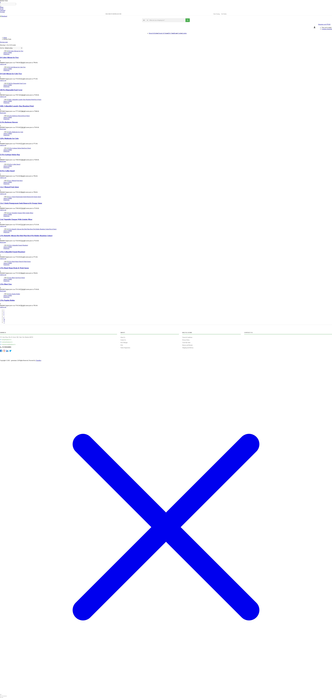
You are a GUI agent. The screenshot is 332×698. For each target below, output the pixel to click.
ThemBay (38, 360)
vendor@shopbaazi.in (7, 342)
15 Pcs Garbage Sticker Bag (10, 154)
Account (2, 12)
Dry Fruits (171, 33)
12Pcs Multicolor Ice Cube (9, 138)
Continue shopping (327, 29)
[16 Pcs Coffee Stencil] (13, 164)
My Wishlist (224, 14)
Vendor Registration (125, 347)
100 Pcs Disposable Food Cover (11, 90)
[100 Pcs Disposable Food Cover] (16, 83)
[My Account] (314, 27)
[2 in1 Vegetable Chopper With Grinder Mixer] (20, 213)
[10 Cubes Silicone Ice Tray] (15, 51)
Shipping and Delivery (187, 347)
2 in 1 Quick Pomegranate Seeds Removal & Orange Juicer (21, 203)
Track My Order (186, 342)
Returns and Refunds (187, 345)
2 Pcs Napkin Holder (7, 300)
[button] (324, 24)
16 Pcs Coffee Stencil (7, 171)
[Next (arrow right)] (2, 697)
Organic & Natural (163, 33)
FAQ (121, 345)
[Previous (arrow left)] (0, 697)
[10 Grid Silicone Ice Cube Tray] (16, 67)
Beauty (176, 33)
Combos (180, 33)
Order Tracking (216, 14)
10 (4, 319)
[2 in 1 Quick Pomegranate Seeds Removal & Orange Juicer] (24, 196)
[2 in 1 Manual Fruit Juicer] (15, 180)
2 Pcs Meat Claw (6, 284)
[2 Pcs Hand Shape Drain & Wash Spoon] (19, 261)
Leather (185, 33)
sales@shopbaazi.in (6, 339)
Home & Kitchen (153, 33)
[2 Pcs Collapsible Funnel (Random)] (17, 245)
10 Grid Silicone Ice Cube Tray (11, 74)
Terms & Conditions (187, 337)
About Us (122, 337)
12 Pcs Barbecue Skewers (9, 122)
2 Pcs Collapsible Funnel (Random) (12, 252)
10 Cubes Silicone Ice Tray (9, 57)
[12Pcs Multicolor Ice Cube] (15, 132)
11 (4, 321)
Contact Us (123, 340)
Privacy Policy (186, 340)
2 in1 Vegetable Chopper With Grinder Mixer (16, 219)
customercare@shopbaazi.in (8, 344)
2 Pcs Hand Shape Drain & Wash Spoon (14, 268)
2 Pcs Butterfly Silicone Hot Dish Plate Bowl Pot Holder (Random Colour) (26, 236)
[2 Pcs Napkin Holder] (13, 294)
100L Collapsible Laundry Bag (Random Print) (17, 106)
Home (1, 7)
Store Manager (124, 342)
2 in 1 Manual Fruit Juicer (9, 187)
